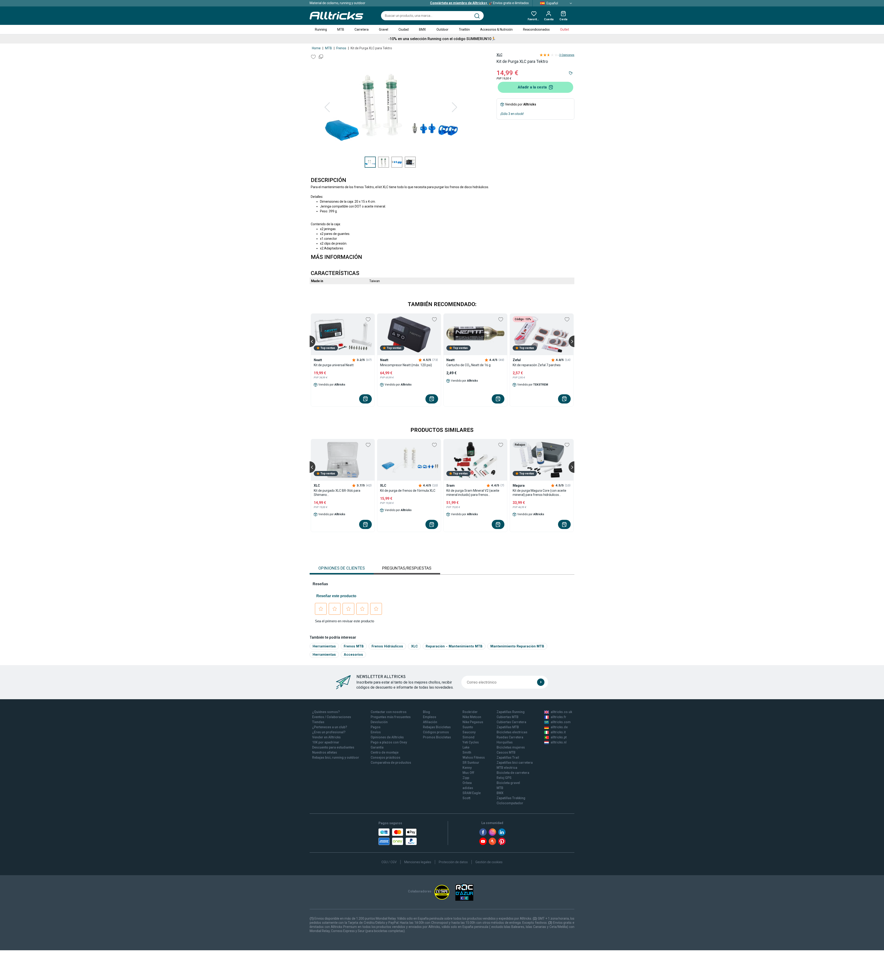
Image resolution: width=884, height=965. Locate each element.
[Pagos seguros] (397, 836)
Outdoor (442, 29)
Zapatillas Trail (508, 757)
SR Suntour (470, 762)
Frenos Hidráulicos (387, 646)
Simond (468, 737)
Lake (465, 747)
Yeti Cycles (470, 742)
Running (321, 29)
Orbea (467, 783)
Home (316, 48)
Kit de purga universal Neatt (334, 365)
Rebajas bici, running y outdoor (335, 757)
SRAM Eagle (471, 793)
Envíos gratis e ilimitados (479, 3)
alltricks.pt (559, 737)
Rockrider (470, 712)
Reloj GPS (504, 778)
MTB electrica (507, 767)
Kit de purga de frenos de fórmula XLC (407, 490)
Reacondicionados (536, 29)
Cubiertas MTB (507, 717)
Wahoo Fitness (473, 757)
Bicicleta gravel (508, 783)
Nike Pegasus (472, 722)
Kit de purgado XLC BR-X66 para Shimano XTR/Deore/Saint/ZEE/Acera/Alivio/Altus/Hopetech (343, 493)
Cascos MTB (506, 752)
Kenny (467, 767)
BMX (422, 29)
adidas (467, 788)
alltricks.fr (558, 717)
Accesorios (353, 654)
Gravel (383, 29)
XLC (499, 55)
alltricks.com (561, 722)
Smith (466, 752)
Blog (426, 712)
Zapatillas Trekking (511, 798)
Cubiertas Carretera (511, 722)
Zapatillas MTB (508, 727)
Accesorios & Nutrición (496, 29)
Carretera (362, 29)
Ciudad (403, 29)
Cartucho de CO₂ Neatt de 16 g (468, 365)
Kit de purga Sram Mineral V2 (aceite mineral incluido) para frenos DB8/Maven (472, 493)
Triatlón (464, 29)
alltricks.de (559, 727)
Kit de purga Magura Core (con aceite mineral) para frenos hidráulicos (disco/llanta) (539, 493)
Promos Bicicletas (437, 737)
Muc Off (468, 773)
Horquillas (505, 742)
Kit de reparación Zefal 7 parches (537, 365)
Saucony (469, 732)
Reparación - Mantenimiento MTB (454, 646)
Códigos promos (436, 732)
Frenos (341, 48)
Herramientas (324, 646)
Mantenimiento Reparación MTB (517, 646)
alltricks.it (558, 732)
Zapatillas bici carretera (515, 762)
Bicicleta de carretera (513, 773)
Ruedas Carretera (510, 737)
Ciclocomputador (510, 803)
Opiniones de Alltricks (387, 737)
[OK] (540, 682)
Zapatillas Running (511, 712)
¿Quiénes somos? (326, 712)
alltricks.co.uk (561, 712)
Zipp (465, 778)
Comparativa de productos (391, 762)
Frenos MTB (354, 646)
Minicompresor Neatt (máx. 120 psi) (406, 365)
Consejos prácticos (385, 757)
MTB (340, 29)
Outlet (564, 29)
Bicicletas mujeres (511, 747)
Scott (466, 798)
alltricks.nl (559, 742)
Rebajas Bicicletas (437, 727)
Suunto (467, 727)
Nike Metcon (471, 717)
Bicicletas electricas (512, 732)
